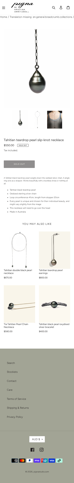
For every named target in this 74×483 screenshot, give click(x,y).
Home (3, 16)
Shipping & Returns (18, 407)
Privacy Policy (15, 416)
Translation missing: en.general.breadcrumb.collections (41, 16)
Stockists (12, 371)
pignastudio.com (41, 472)
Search (11, 363)
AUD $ (36, 439)
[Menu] (3, 7)
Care (9, 389)
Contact (12, 380)
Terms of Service (16, 398)
